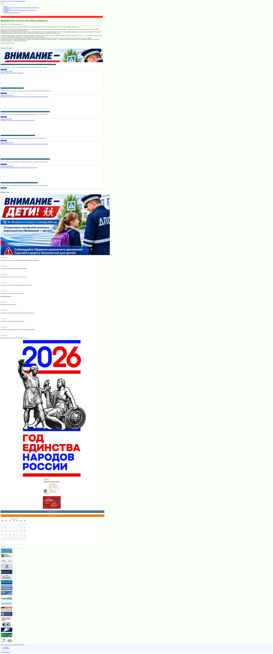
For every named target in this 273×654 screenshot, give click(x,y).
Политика (11, 7)
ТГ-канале (41, 36)
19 (9, 534)
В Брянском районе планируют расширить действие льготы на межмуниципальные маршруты (25, 159)
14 (17, 530)
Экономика (16, 7)
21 (17, 534)
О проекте (5, 647)
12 (9, 530)
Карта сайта (6, 648)
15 (21, 530)
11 (6, 530)
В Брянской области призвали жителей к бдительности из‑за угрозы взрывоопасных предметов (25, 111)
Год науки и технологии (30, 10)
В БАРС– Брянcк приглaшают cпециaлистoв (12, 88)
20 (13, 534)
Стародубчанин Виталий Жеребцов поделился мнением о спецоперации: (19, 182)
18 (6, 534)
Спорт (21, 7)
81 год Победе (20, 10)
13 (13, 530)
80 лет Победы (13, 10)
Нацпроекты (6, 10)
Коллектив (17, 12)
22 (21, 534)
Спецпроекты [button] (6, 9)
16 (24, 530)
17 (2, 534)
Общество (5, 7)
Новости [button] (5, 6)
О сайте (5, 12)
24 (2, 538)
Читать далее (4, 69)
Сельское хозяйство (16, 24)
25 (6, 538)
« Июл (3, 546)
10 (2, 530)
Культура (32, 7)
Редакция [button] (5, 11)
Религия (37, 7)
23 (24, 534)
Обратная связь (11, 12)
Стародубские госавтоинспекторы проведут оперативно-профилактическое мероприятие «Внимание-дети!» (28, 64)
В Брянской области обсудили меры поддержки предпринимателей (18, 135)
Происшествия (26, 7)
